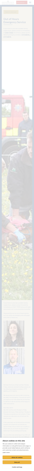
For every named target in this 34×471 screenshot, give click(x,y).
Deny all (17, 462)
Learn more (6, 452)
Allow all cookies (17, 457)
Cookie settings (17, 467)
